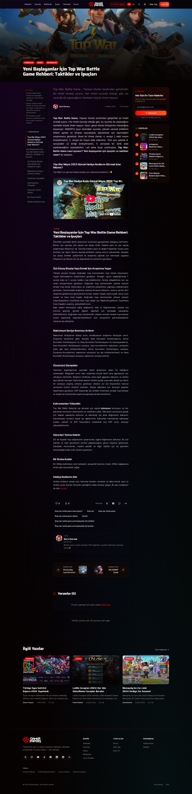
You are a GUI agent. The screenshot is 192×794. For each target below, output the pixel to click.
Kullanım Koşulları (79, 772)
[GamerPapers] (96, 4)
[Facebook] (50, 757)
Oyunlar (38, 4)
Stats (119, 4)
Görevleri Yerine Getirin (34, 191)
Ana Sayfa (26, 58)
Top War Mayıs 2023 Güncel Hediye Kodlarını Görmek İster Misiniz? (36, 141)
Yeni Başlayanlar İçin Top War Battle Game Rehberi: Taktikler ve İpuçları (35, 153)
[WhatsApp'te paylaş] (119, 503)
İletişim (146, 747)
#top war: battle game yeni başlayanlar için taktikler (74, 521)
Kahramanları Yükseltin (33, 184)
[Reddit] (63, 757)
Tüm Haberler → (162, 650)
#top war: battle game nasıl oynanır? (69, 511)
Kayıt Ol (164, 4)
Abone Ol (152, 113)
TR (129, 4)
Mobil (40, 63)
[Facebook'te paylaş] (113, 503)
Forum (76, 4)
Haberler (27, 4)
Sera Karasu (70, 539)
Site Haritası (158, 784)
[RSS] (69, 757)
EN (133, 4)
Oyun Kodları (88, 758)
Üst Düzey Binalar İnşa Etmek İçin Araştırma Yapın (35, 164)
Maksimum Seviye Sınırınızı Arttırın (35, 172)
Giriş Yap (153, 4)
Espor (57, 4)
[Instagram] (31, 757)
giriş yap (105, 604)
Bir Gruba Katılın (34, 197)
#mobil (84, 516)
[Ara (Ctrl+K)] (139, 4)
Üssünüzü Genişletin (36, 178)
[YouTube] (38, 757)
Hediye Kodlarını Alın (36, 202)
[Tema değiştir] (144, 4)
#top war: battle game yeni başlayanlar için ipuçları (74, 526)
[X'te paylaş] (107, 503)
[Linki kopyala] (125, 503)
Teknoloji (66, 4)
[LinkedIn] (56, 757)
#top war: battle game (106, 511)
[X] (25, 757)
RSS (167, 784)
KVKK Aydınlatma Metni (46, 772)
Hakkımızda (148, 743)
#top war (90, 511)
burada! (63, 488)
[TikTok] (44, 757)
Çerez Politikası (64, 772)
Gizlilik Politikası (29, 772)
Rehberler (48, 4)
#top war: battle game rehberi (66, 516)
